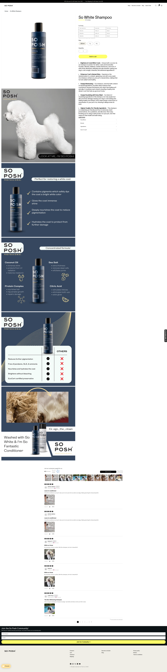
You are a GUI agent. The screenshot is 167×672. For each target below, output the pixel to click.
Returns (135, 652)
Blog (143, 5)
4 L (97, 43)
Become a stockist (136, 5)
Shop (129, 5)
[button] (82, 20)
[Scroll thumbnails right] (121, 478)
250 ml (82, 43)
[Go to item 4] (69, 477)
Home (6, 11)
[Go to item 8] (97, 477)
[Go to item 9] (104, 477)
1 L (90, 43)
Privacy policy (136, 650)
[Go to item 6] (83, 477)
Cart (71, 652)
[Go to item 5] (76, 477)
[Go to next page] (92, 622)
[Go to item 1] (48, 477)
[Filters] (118, 472)
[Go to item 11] (118, 477)
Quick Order (148, 5)
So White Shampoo (15, 11)
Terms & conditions (137, 654)
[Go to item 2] (55, 477)
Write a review (108, 471)
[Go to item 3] (62, 477)
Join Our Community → (83, 642)
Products (72, 650)
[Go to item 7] (90, 477)
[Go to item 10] (111, 477)
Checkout (72, 654)
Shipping (72, 656)
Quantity (81, 48)
